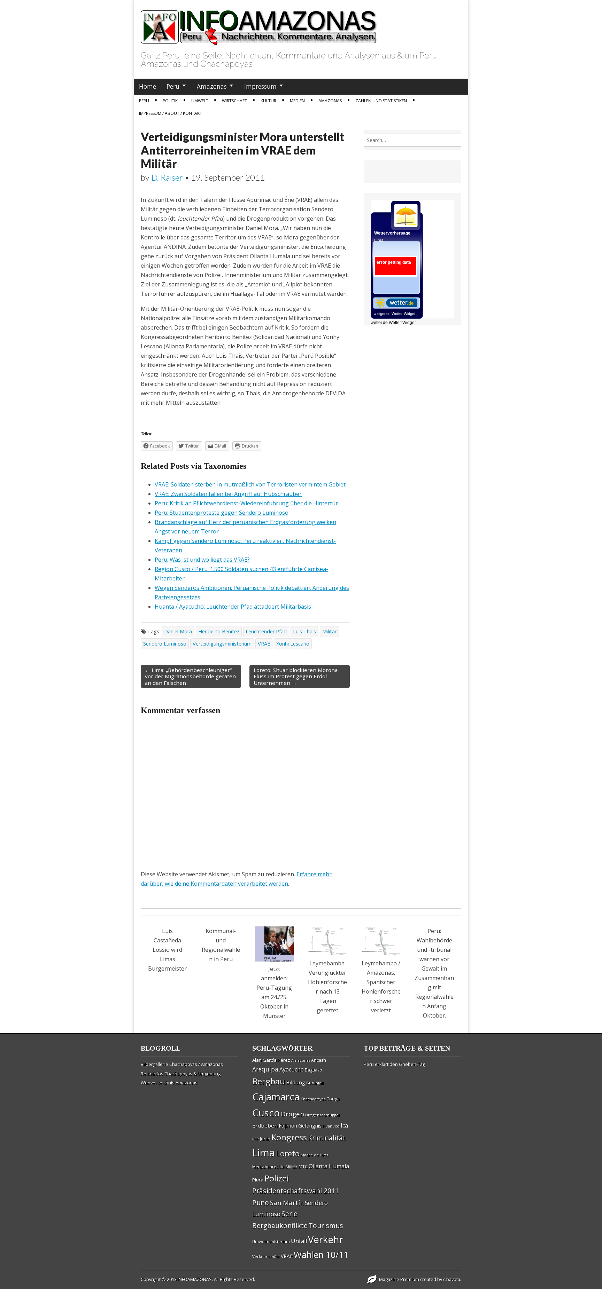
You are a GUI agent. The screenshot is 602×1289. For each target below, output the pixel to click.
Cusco (266, 1112)
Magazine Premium (399, 1279)
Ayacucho (291, 1069)
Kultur (268, 101)
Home (147, 86)
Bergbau (268, 1081)
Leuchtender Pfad (266, 631)
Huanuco (331, 1126)
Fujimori (288, 1125)
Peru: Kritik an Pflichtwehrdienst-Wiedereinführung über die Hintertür (246, 503)
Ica (344, 1125)
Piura (257, 1180)
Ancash (318, 1060)
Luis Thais (304, 631)
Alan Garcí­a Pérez (271, 1060)
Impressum (260, 86)
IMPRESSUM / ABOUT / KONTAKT (170, 113)
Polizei (276, 1178)
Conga (333, 1099)
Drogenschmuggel (322, 1114)
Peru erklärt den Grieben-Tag (394, 1064)
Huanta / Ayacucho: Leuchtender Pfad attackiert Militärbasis (233, 606)
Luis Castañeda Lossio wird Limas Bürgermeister (167, 949)
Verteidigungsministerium (222, 643)
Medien (297, 101)
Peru (173, 86)
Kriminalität (327, 1137)
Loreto (288, 1153)
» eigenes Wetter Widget (394, 313)
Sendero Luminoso (164, 643)
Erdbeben (265, 1125)
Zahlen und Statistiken (381, 101)
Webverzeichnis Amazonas (169, 1083)
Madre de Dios (314, 1154)
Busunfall (315, 1082)
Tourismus (326, 1225)
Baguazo (313, 1070)
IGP (255, 1138)
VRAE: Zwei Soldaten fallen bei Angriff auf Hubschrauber (228, 494)
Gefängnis (310, 1125)
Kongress (289, 1137)
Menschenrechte (268, 1167)
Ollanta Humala (329, 1166)
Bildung (295, 1082)
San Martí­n (287, 1202)
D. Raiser (167, 177)
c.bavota (451, 1279)
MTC (303, 1166)
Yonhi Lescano (292, 643)
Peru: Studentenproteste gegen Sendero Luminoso (221, 512)
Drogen (292, 1113)
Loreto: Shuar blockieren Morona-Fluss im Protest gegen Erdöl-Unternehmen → (297, 676)
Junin (265, 1139)
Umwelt (199, 101)
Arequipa (265, 1069)
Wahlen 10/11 (321, 1254)
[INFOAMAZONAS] (259, 24)
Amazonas (212, 86)
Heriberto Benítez (218, 631)
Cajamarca (276, 1096)
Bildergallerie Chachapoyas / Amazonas (182, 1064)
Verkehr (325, 1239)
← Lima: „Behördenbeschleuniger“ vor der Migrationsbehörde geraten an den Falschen (190, 676)
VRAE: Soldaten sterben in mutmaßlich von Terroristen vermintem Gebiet (250, 484)
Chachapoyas (313, 1098)
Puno (260, 1202)
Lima (263, 1153)
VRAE (264, 643)
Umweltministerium (271, 1241)
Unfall (299, 1241)
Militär (329, 631)
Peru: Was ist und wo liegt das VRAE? (202, 559)
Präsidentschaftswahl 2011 (295, 1190)
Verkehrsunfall (266, 1256)
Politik (170, 101)
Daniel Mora (178, 631)
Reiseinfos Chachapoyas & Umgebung (181, 1073)
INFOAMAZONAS (195, 1279)
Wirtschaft (234, 101)
